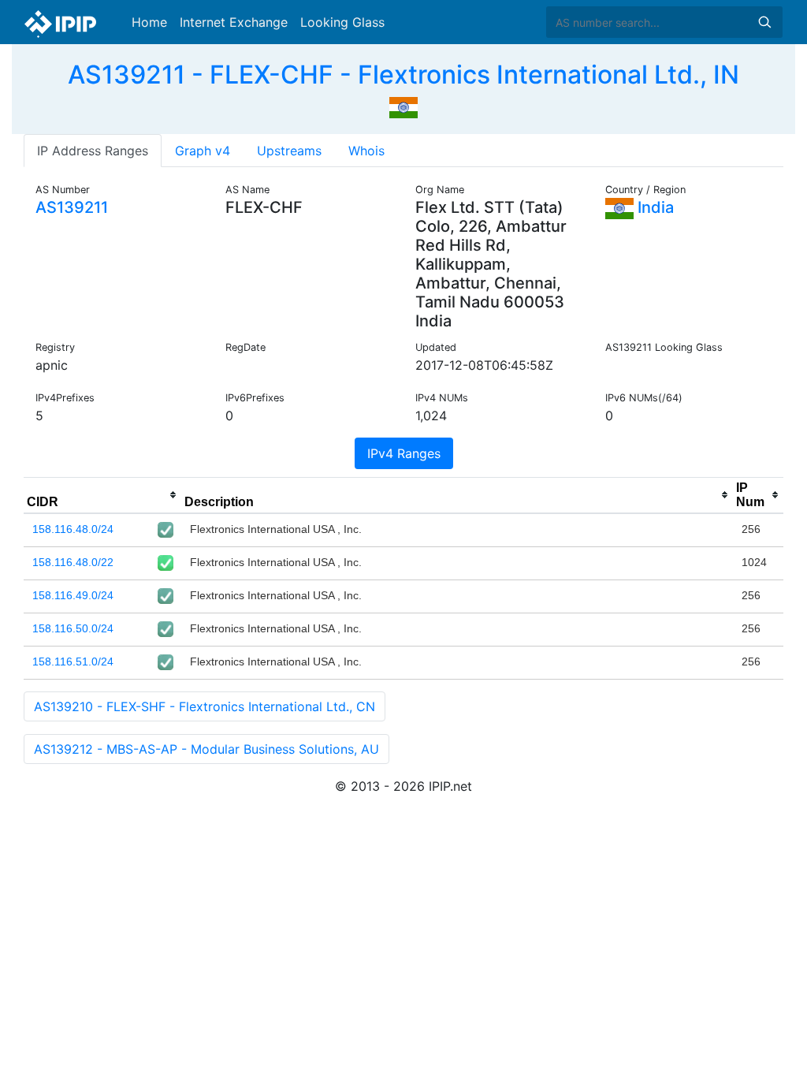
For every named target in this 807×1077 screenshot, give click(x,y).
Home (149, 22)
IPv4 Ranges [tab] (404, 453)
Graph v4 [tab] (202, 150)
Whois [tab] (366, 150)
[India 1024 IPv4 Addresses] (403, 106)
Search (764, 22)
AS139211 (71, 207)
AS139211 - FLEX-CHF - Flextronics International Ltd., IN (403, 74)
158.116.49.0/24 (72, 595)
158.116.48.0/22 (72, 562)
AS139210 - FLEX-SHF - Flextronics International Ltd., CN (204, 706)
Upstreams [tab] (289, 150)
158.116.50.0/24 (72, 628)
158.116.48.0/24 (72, 529)
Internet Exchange (234, 22)
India (654, 207)
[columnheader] (102, 495)
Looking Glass (342, 22)
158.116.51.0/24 (72, 661)
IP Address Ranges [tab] (92, 150)
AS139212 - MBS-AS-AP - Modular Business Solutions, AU (206, 749)
